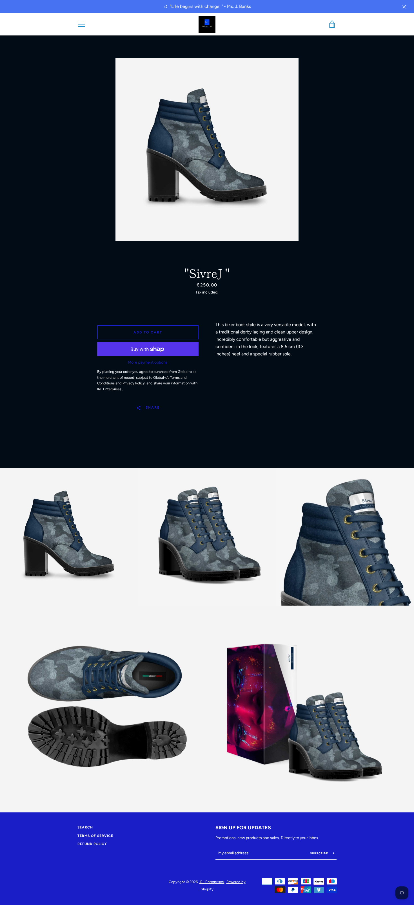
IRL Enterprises (211, 882)
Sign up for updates (243, 828)
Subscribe (319, 853)
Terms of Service (95, 836)
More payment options (148, 362)
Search (85, 827)
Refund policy (92, 844)
